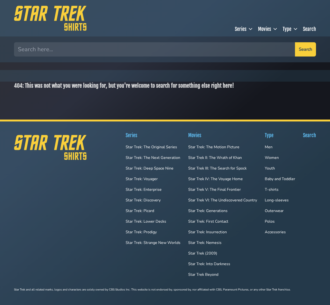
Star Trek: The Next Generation (153, 157)
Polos (270, 221)
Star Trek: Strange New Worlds (153, 242)
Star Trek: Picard (140, 210)
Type (287, 29)
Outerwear (274, 210)
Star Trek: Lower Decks (146, 221)
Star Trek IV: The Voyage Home (215, 179)
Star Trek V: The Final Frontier (214, 189)
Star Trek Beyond (203, 274)
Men (269, 147)
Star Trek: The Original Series (151, 147)
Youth (270, 168)
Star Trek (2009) (202, 253)
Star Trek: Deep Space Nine (149, 168)
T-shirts (272, 189)
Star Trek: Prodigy (141, 232)
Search (309, 29)
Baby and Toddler (280, 179)
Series (240, 29)
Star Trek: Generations (208, 210)
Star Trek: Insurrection (207, 232)
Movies (264, 29)
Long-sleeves (277, 200)
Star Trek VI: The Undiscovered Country (222, 200)
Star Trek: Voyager (142, 179)
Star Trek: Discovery (143, 200)
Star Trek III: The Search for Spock (217, 168)
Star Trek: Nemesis (205, 242)
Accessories (275, 232)
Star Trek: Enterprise (144, 189)
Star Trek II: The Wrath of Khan (215, 157)
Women (272, 157)
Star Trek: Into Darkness (209, 264)
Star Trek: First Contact (208, 221)
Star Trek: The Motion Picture (213, 147)
